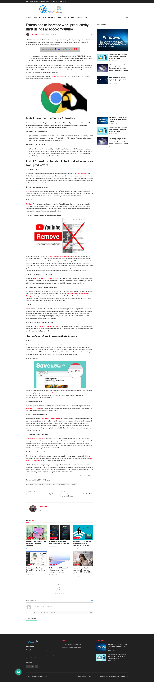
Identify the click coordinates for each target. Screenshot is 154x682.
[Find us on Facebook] (28, 666)
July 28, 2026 (30, 548)
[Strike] (42, 612)
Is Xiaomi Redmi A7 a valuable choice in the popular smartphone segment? (58, 570)
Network (60, 1)
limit (54, 484)
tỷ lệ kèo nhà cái (33, 676)
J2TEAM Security (81, 174)
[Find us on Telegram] (36, 666)
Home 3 (90, 676)
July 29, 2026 (113, 73)
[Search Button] (127, 18)
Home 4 (96, 676)
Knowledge (42, 1)
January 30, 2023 (44, 34)
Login (91, 600)
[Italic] (37, 612)
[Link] (54, 612)
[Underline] (39, 612)
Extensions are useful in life (58, 76)
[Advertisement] (112, 100)
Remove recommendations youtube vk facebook (62, 256)
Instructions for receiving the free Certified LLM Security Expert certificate (118, 56)
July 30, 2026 (102, 49)
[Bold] (34, 612)
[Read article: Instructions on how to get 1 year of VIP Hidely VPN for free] (59, 532)
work (68, 484)
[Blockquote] (49, 612)
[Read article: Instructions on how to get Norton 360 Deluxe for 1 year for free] (36, 558)
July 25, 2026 (53, 546)
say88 (27, 676)
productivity (61, 484)
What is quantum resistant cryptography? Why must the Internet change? (118, 79)
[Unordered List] (47, 612)
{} (56, 612)
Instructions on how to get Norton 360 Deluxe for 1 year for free (35, 570)
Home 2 (84, 676)
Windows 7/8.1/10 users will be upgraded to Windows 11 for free (118, 119)
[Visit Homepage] (50, 9)
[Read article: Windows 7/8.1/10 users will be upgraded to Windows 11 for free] (112, 40)
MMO (47, 1)
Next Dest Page (115, 676)
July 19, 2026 (30, 574)
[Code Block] (52, 612)
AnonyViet (34, 34)
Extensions (33, 484)
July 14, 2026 (53, 574)
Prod (27, 191)
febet (46, 676)
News (31, 1)
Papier (28, 309)
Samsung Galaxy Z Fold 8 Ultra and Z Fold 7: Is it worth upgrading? (36, 544)
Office (64, 1)
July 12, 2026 (76, 576)
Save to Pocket (51, 393)
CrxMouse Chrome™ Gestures (35, 438)
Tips (51, 1)
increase (48, 484)
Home (27, 1)
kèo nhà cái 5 (41, 676)
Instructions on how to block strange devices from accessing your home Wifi (82, 544)
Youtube (74, 484)
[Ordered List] (44, 612)
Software (36, 1)
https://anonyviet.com (75, 647)
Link (75, 49)
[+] (59, 612)
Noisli (56, 347)
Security (55, 1)
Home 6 (108, 676)
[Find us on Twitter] (32, 666)
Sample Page (124, 676)
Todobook (29, 204)
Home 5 (102, 676)
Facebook (41, 484)
